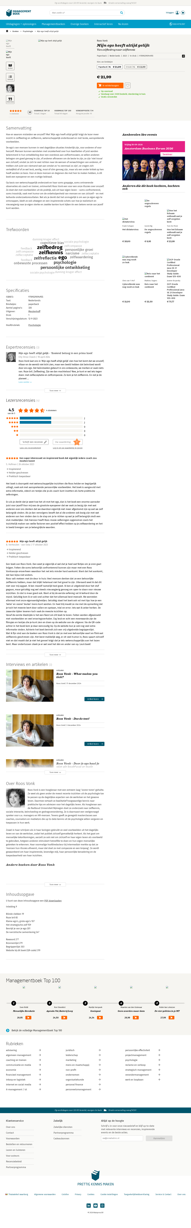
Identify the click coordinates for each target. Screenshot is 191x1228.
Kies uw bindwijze (105, 62)
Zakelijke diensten (63, 1127)
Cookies (90, 1194)
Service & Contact (163, 1194)
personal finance (74, 1084)
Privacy (78, 1194)
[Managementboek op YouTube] (95, 1205)
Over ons (10, 1127)
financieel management (18, 1074)
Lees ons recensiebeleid (30, 448)
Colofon (65, 1194)
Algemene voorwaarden (45, 1194)
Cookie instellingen (109, 1194)
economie (11, 1070)
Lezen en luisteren (15, 1150)
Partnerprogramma (16, 1167)
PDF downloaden (53, 900)
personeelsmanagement (78, 1089)
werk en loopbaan (134, 1079)
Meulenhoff (34, 311)
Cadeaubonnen (61, 1138)
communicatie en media (18, 1065)
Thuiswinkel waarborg (18, 1194)
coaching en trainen (16, 1060)
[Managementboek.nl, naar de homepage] (18, 16)
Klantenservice (15, 1120)
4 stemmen (14, 114)
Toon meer (53, 391)
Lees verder (24, 382)
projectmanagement (135, 1055)
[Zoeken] (121, 13)
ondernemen (72, 1074)
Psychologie (28, 31)
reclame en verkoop (135, 1065)
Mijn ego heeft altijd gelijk (47, 31)
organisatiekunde (75, 1079)
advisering (11, 1050)
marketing (71, 1060)
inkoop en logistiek (15, 1079)
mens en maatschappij (77, 1065)
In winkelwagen (111, 85)
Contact (10, 1132)
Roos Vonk (102, 40)
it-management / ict (16, 1089)
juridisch (70, 1050)
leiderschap (72, 1055)
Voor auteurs (12, 1155)
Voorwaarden (13, 1138)
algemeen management (18, 1055)
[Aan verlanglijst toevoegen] (127, 85)
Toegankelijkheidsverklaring (136, 1194)
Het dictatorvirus (130, 229)
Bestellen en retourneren (19, 1144)
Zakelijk (58, 1120)
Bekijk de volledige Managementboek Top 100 (37, 1030)
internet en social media (18, 1084)
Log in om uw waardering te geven (67, 448)
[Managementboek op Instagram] (102, 1205)
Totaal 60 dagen (61, 114)
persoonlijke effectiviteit (137, 1050)
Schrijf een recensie (33, 442)
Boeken (15, 31)
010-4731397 (179, 24)
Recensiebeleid (14, 1161)
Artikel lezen (93, 699)
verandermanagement (137, 1074)
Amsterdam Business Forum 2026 (149, 148)
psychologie (131, 1060)
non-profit (71, 1070)
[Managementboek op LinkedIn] (89, 1205)
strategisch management (138, 1070)
